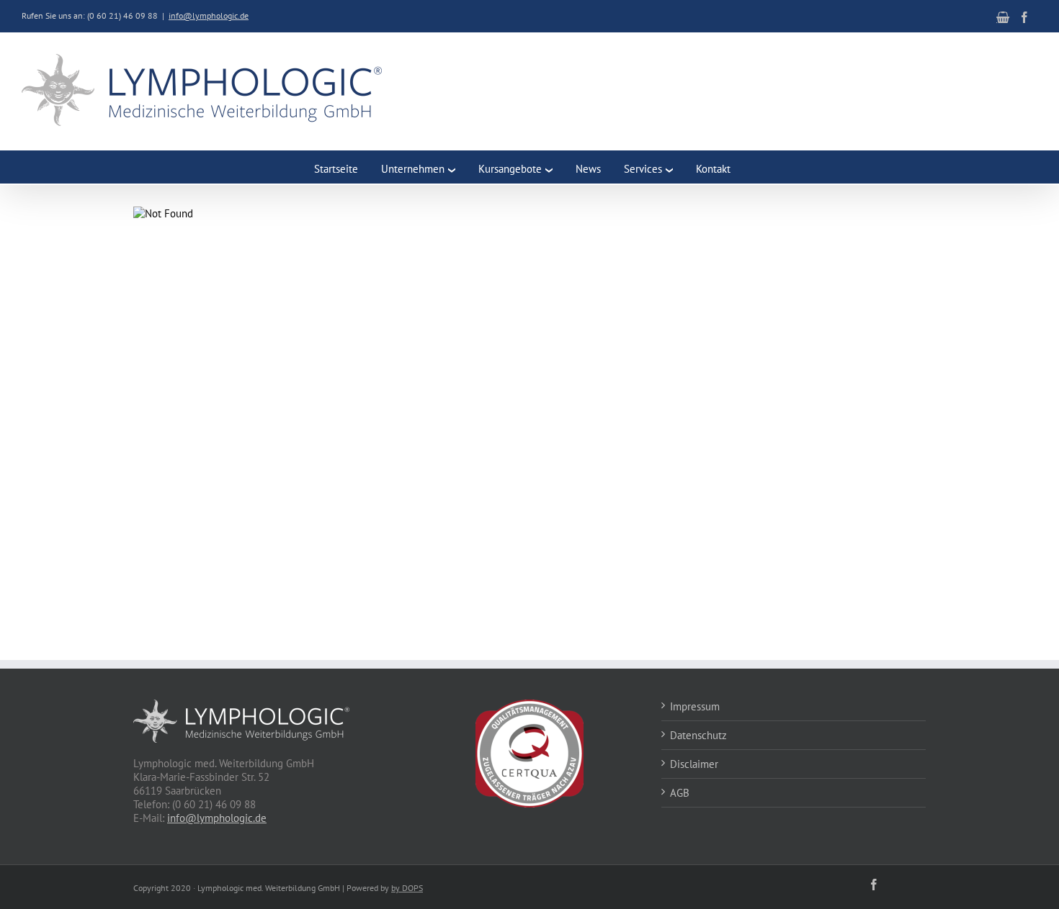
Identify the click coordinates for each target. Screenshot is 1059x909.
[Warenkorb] (1002, 17)
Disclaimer (694, 764)
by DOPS (407, 887)
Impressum (695, 706)
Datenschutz (698, 735)
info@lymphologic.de (209, 15)
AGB (679, 793)
